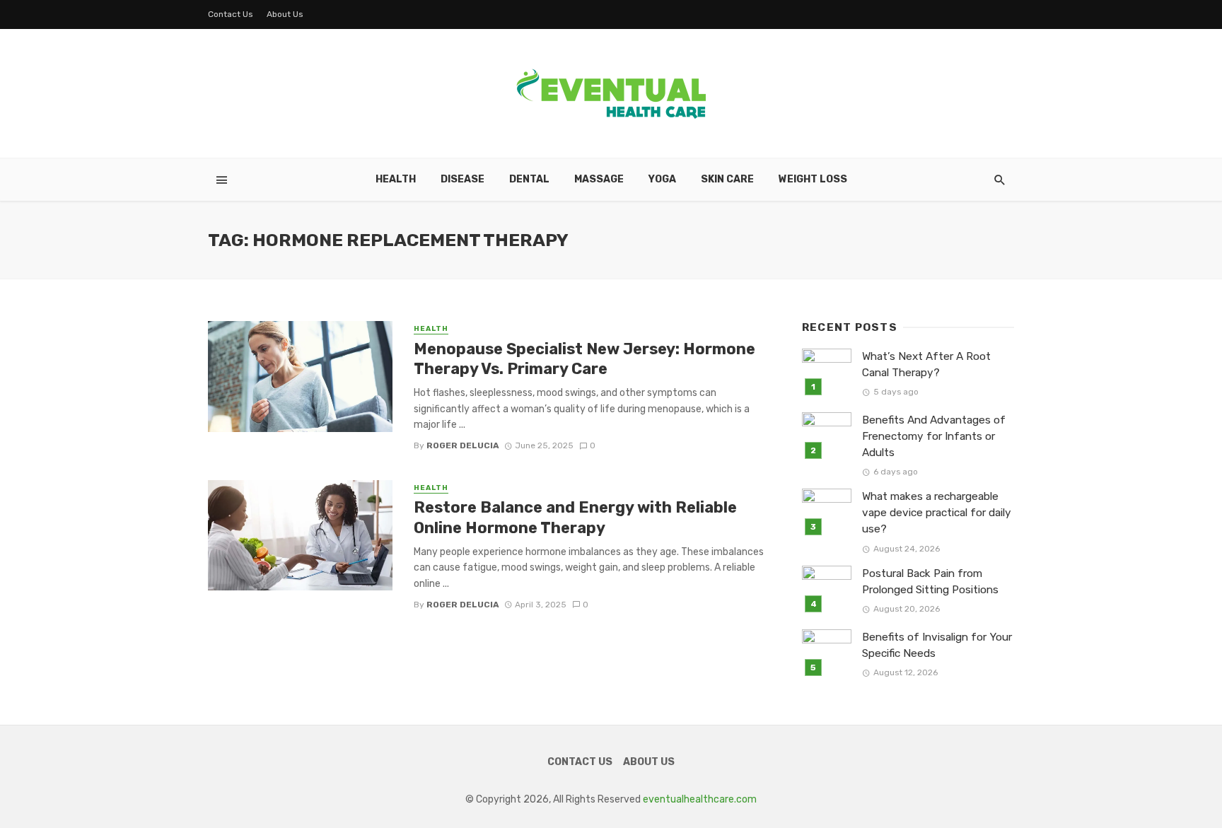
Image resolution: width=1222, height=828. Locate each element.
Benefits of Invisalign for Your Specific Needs (937, 645)
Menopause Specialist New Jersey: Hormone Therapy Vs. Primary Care (584, 359)
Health (396, 179)
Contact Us (230, 14)
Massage (599, 179)
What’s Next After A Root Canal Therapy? (926, 364)
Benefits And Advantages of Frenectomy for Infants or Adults (934, 436)
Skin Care (727, 179)
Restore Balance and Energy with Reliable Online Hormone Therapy (575, 517)
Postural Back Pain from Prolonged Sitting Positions (930, 581)
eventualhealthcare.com (700, 799)
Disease (462, 179)
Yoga (662, 179)
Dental (529, 179)
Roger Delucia (462, 445)
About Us (285, 14)
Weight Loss (813, 179)
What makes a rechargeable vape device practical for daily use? (936, 512)
